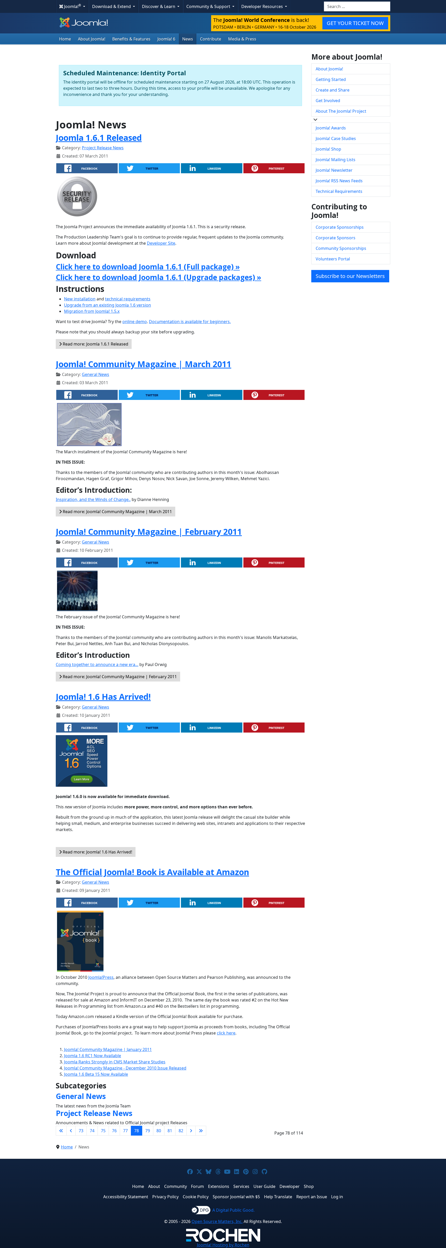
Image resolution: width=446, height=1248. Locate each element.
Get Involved (328, 100)
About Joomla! (91, 39)
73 (81, 1131)
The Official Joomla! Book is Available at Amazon (152, 871)
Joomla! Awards (331, 128)
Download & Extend (112, 6)
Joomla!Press (101, 977)
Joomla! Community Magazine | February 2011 (149, 531)
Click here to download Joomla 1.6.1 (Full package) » (148, 267)
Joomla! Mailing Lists (335, 159)
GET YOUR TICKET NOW (355, 23)
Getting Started (331, 79)
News (187, 39)
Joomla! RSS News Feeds (339, 181)
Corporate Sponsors (335, 238)
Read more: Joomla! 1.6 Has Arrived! (97, 852)
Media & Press (242, 39)
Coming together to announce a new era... (97, 664)
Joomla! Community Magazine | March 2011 (143, 364)
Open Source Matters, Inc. (217, 1221)
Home (65, 39)
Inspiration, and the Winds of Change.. (93, 499)
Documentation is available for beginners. (190, 321)
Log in (337, 1197)
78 (136, 1131)
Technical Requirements (339, 191)
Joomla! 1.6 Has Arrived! (103, 696)
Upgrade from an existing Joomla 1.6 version (107, 305)
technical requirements (127, 299)
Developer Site (161, 243)
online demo (134, 321)
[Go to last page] (200, 1131)
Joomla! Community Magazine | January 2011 (108, 1049)
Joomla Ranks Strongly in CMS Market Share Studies (114, 1062)
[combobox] (357, 6)
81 (170, 1131)
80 (158, 1131)
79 (147, 1131)
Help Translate (278, 1197)
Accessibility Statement (125, 1197)
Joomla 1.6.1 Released (99, 137)
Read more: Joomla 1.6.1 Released (95, 344)
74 (92, 1131)
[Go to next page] (191, 1131)
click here (226, 1033)
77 (125, 1131)
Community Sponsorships (341, 248)
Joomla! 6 (166, 39)
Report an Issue (311, 1197)
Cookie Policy (196, 1197)
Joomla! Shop (328, 149)
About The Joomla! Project (341, 111)
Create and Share (332, 90)
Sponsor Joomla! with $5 (236, 1197)
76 (114, 1131)
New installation (79, 299)
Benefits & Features (131, 39)
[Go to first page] (61, 1131)
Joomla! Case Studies (336, 138)
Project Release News (103, 148)
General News (95, 374)
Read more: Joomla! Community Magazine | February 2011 (119, 676)
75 (103, 1131)
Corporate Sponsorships (340, 227)
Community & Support (208, 6)
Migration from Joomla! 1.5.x (92, 311)
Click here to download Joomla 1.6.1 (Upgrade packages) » (158, 277)
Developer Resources (262, 6)
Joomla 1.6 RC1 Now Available (92, 1055)
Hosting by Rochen (223, 1245)
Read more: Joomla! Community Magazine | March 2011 (117, 511)
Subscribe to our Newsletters (350, 276)
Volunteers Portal (333, 259)
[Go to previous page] (71, 1131)
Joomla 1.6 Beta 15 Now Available (96, 1074)
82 (181, 1131)
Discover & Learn (159, 6)
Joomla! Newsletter (334, 170)
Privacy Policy (165, 1197)
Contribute (210, 39)
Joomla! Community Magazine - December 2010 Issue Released (125, 1068)
